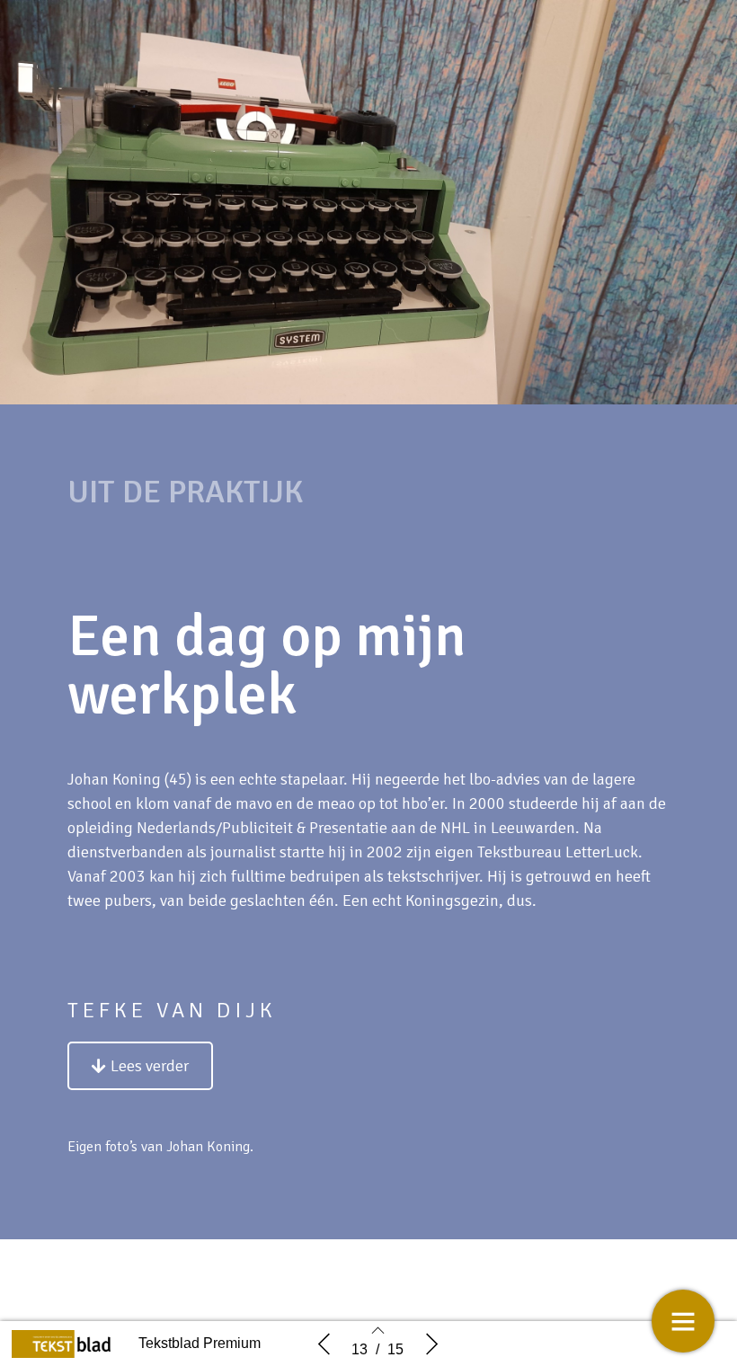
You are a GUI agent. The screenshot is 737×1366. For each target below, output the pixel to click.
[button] (140, 1066)
